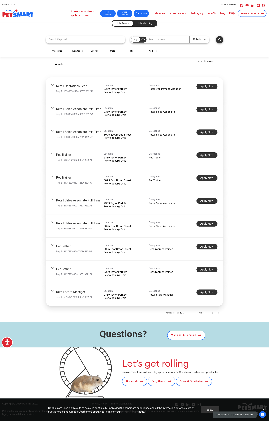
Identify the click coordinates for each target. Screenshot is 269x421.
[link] (134, 88)
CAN (125, 13)
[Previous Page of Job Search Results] (213, 313)
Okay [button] (210, 409)
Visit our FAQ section (184, 335)
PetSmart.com (8, 4)
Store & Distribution (191, 381)
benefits (212, 13)
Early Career (159, 381)
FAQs (232, 13)
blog (222, 13)
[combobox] (85, 39)
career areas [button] (176, 13)
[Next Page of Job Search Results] (219, 313)
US (108, 13)
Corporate (141, 13)
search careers (250, 13)
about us (160, 13)
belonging (197, 13)
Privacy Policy (129, 411)
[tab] (123, 23)
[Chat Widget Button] (262, 414)
